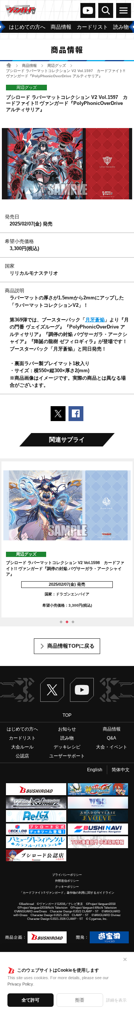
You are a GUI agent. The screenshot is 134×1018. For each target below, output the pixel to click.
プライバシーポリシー (67, 875)
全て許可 (30, 1000)
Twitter (52, 690)
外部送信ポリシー (67, 880)
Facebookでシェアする (75, 413)
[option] (67, 539)
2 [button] (67, 622)
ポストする (58, 413)
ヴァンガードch (87, 10)
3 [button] (73, 622)
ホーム (9, 65)
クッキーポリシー (67, 886)
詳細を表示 (116, 1000)
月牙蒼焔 (95, 320)
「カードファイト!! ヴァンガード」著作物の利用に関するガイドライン (67, 892)
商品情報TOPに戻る (71, 646)
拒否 (79, 1000)
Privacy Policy (20, 984)
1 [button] (61, 622)
